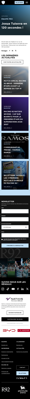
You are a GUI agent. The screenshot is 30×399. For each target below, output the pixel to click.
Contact (22, 367)
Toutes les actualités (22, 351)
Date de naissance (6, 223)
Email (2, 231)
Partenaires (4, 355)
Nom (2, 207)
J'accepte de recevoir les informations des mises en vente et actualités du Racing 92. (14, 239)
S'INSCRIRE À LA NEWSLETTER (15, 245)
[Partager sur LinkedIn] (12, 51)
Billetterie (22, 373)
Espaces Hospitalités (7, 351)
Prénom (3, 215)
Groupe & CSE (5, 358)
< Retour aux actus (5, 10)
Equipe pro (4, 345)
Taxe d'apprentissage (7, 361)
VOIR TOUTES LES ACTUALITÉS (12, 62)
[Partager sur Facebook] (9, 51)
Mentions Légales (6, 368)
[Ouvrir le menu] (27, 2)
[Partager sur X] (15, 51)
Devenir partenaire (15, 312)
